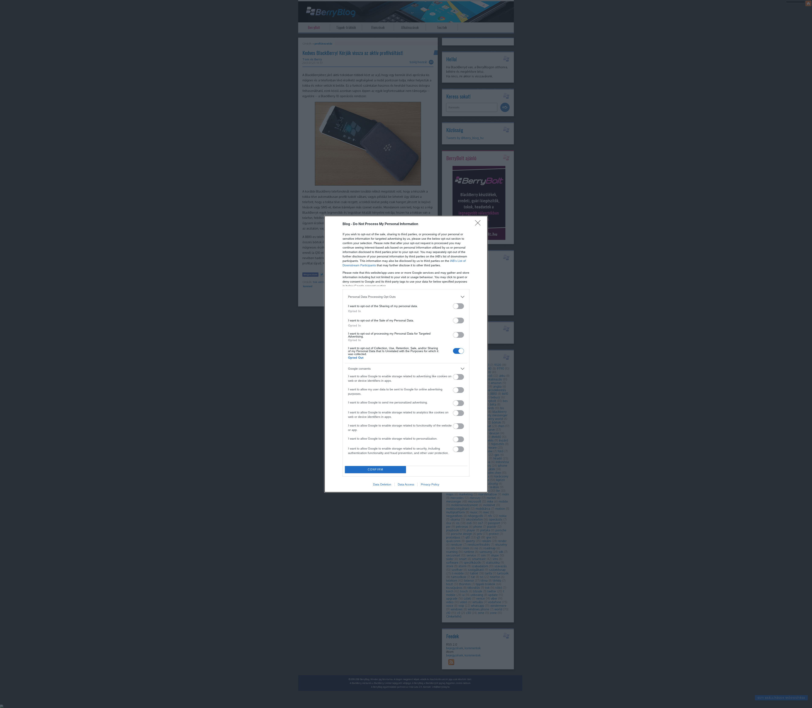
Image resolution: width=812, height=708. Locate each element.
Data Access (406, 484)
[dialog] (406, 354)
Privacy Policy (430, 484)
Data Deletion (382, 484)
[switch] (458, 306)
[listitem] (406, 297)
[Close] (479, 224)
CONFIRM (375, 469)
